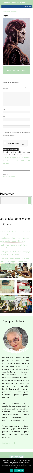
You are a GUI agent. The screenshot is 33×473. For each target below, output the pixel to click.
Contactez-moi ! (8, 443)
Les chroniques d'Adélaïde (14, 2)
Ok (11, 470)
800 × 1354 (20, 70)
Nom (4, 109)
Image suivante (13, 11)
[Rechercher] (29, 200)
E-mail (4, 116)
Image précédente (6, 11)
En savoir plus (19, 470)
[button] (26, 6)
